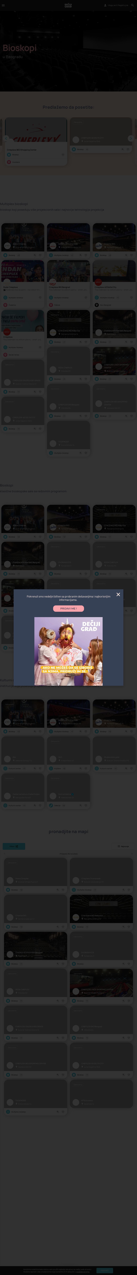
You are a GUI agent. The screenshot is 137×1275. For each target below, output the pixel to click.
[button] (118, 594)
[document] (68, 637)
